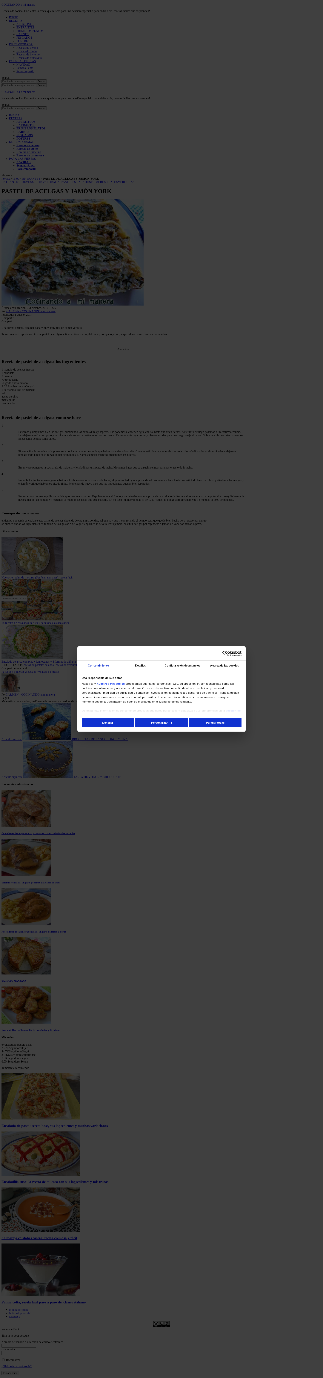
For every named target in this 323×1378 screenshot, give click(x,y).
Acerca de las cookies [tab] (224, 665)
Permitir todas (215, 722)
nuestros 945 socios (111, 683)
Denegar (107, 722)
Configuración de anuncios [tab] (183, 665)
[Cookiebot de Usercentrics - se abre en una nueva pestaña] (225, 653)
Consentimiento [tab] (98, 665)
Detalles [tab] (140, 665)
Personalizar (159, 722)
